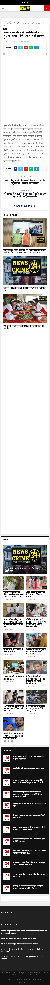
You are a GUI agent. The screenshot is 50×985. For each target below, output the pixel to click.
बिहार (5, 29)
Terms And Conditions (24, 983)
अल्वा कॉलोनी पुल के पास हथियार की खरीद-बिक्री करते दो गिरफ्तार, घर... (13, 623)
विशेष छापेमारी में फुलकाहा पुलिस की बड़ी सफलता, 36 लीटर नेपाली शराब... (36, 680)
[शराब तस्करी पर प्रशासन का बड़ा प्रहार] (13, 667)
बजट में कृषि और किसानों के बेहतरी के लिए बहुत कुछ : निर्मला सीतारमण (25, 182)
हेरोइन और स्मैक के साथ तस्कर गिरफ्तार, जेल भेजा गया (24, 289)
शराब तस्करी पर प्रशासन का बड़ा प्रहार (13, 677)
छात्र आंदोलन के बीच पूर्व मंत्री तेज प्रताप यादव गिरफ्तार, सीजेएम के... (29, 851)
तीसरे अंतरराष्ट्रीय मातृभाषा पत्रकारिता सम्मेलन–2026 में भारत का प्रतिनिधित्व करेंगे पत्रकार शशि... (27, 794)
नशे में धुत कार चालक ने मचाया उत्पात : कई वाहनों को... (36, 651)
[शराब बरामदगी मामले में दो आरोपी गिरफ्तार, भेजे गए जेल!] (36, 583)
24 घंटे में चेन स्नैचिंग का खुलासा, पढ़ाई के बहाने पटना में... (13, 708)
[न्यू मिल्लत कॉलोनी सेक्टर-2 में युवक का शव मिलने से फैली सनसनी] (13, 583)
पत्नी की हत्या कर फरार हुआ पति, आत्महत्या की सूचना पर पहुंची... (13, 736)
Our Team (27, 980)
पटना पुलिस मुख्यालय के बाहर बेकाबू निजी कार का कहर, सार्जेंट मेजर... (29, 828)
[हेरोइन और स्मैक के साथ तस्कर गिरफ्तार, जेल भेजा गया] (25, 559)
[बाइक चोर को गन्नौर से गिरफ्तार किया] (13, 640)
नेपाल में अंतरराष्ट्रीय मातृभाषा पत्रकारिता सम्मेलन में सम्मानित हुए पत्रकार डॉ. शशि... (29, 781)
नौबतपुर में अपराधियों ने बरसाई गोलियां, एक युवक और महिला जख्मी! (25, 195)
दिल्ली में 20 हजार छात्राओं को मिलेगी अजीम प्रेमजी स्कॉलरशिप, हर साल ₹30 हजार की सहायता (24, 251)
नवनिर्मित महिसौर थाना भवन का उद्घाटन (28, 768)
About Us (9, 980)
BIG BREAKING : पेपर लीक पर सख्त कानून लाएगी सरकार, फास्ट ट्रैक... (29, 863)
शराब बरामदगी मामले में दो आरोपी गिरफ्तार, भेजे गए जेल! (35, 594)
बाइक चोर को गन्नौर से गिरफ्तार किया (13, 650)
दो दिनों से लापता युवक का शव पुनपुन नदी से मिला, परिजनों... (35, 708)
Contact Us (18, 980)
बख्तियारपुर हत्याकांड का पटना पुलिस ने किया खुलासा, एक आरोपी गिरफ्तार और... (36, 623)
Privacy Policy (37, 980)
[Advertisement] (25, 102)
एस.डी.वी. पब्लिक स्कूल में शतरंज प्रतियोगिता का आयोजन (23, 327)
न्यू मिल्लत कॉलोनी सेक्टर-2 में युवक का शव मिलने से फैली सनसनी (13, 594)
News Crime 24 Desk (12, 42)
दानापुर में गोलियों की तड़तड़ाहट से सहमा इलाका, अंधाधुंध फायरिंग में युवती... (28, 887)
